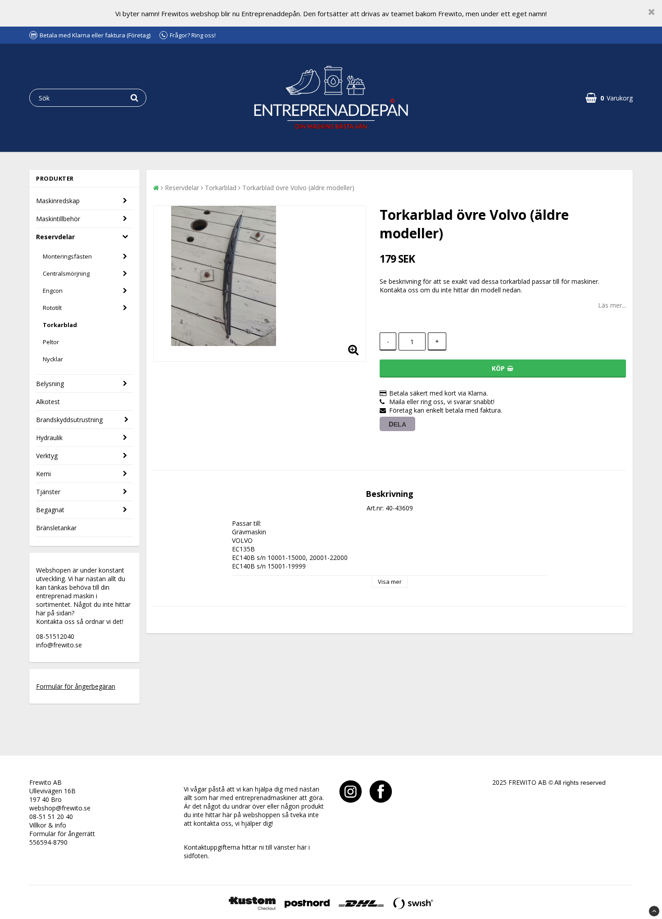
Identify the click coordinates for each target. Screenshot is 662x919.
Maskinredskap (58, 200)
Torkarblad (60, 325)
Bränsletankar (56, 527)
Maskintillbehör (58, 218)
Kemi (43, 473)
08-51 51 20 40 (51, 816)
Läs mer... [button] (612, 305)
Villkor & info (47, 825)
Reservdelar (55, 236)
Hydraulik (49, 437)
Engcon (53, 291)
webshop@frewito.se (60, 808)
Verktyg (47, 455)
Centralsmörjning (66, 273)
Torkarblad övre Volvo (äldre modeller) (298, 187)
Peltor (51, 342)
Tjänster (48, 491)
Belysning (50, 383)
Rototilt (52, 308)
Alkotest (48, 401)
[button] (609, 98)
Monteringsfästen (67, 256)
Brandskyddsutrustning (69, 419)
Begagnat (50, 509)
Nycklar (53, 359)
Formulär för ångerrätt (62, 833)
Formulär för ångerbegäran (75, 686)
